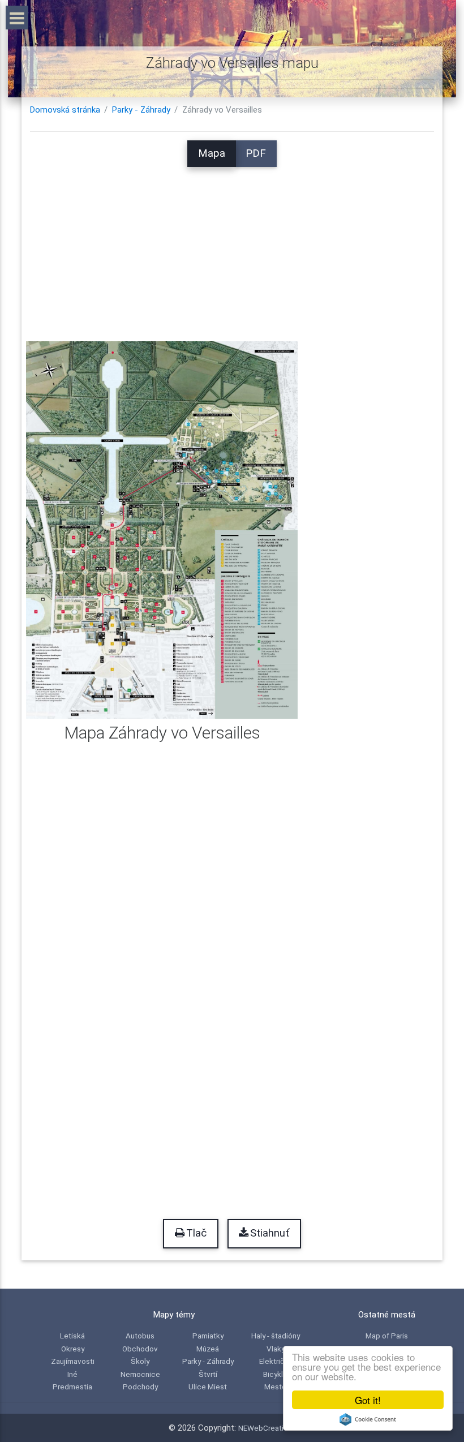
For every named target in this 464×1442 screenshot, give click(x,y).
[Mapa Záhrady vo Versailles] (162, 529)
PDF (256, 153)
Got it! (368, 1400)
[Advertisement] (232, 246)
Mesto (275, 1386)
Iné (72, 1374)
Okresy (72, 1348)
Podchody (140, 1386)
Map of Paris (387, 1335)
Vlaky (276, 1348)
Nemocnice (140, 1374)
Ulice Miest (207, 1386)
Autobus (140, 1335)
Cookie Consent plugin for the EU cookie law (368, 1419)
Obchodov (140, 1348)
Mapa (211, 153)
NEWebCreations (267, 1427)
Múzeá (207, 1348)
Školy (140, 1361)
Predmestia (72, 1386)
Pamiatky (208, 1335)
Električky (275, 1361)
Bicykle (275, 1374)
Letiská (72, 1335)
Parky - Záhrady (141, 110)
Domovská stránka (65, 110)
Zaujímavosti (72, 1361)
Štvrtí (208, 1374)
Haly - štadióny (275, 1335)
